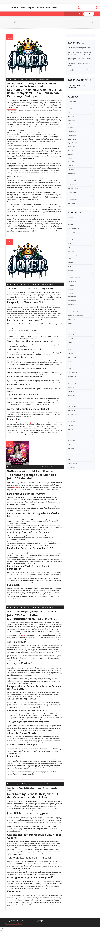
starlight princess (73, 463)
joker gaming (25, 79)
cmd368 (70, 247)
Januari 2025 (71, 173)
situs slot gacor (72, 376)
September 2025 (73, 143)
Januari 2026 (71, 127)
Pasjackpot (71, 334)
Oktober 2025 (72, 139)
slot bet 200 (71, 391)
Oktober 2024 (72, 184)
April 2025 (71, 162)
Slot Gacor (71, 418)
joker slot (31, 79)
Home (74, 22)
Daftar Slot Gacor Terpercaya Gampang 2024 (31, 7)
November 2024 (72, 180)
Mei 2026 (70, 112)
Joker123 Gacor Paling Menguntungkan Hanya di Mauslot (31, 611)
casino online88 (72, 236)
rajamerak (71, 338)
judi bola (70, 270)
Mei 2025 (70, 158)
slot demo (71, 403)
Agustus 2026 (72, 101)
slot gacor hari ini (72, 425)
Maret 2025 (71, 165)
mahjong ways (72, 296)
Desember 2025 (72, 131)
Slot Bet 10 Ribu (72, 384)
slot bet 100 (71, 387)
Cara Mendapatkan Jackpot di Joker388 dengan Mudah (30, 288)
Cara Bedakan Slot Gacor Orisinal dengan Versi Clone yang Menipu (79, 64)
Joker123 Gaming (12, 109)
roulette (70, 342)
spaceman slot (72, 456)
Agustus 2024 (72, 192)
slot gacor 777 (72, 421)
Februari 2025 (72, 169)
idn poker (70, 262)
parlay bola (71, 331)
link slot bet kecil (72, 281)
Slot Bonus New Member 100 (76, 399)
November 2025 (72, 135)
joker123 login (42, 79)
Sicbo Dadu (71, 365)
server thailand (72, 357)
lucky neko (71, 285)
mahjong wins (72, 304)
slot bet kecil (71, 395)
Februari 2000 (72, 203)
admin (9, 784)
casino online (71, 232)
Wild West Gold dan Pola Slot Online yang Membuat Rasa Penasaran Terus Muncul (79, 53)
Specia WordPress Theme (14, 924)
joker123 (17, 79)
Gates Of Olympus (73, 255)
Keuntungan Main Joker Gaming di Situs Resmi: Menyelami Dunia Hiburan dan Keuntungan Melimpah (32, 84)
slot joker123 (52, 784)
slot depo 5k (71, 410)
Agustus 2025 (72, 146)
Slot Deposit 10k (72, 414)
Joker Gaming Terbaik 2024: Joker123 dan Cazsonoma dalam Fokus (33, 789)
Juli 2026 (70, 105)
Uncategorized (18, 284)
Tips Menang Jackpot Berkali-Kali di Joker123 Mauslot (30, 471)
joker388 (48, 79)
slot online (71, 429)
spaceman (71, 448)
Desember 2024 (72, 177)
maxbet (70, 323)
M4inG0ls (10, 79)
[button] (80, 14)
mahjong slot (71, 293)
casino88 (70, 240)
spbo (69, 459)
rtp (69, 346)
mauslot (70, 308)
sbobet (70, 349)
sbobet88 (71, 353)
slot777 (70, 444)
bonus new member (73, 228)
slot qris (70, 433)
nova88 (70, 327)
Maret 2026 (71, 120)
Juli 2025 (70, 150)
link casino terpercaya (74, 277)
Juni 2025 (70, 154)
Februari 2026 (72, 124)
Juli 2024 (70, 196)
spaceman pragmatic (74, 452)
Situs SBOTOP (72, 368)
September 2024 (73, 188)
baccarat (70, 224)
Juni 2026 (70, 108)
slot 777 (70, 380)
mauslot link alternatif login (75, 315)
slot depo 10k (72, 406)
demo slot (71, 251)
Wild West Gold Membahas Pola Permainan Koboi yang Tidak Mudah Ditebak (80, 48)
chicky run (70, 243)
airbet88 (70, 217)
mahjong (70, 289)
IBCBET (70, 259)
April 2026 (71, 116)
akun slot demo (72, 221)
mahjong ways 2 (72, 300)
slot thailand (71, 440)
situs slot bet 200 (73, 372)
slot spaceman (72, 437)
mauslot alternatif (73, 312)
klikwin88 (70, 274)
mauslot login (71, 319)
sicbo (69, 361)
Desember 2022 (72, 199)
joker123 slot (45, 784)
